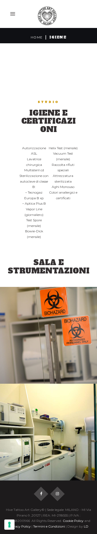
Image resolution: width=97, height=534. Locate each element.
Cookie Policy (73, 521)
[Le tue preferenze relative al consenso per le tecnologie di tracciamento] (9, 524)
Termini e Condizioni (49, 526)
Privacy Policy (20, 526)
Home (37, 37)
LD (86, 526)
